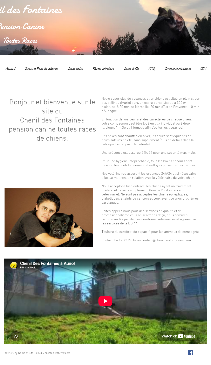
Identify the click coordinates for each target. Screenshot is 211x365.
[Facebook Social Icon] (190, 352)
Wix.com (65, 353)
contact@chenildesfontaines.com (166, 240)
